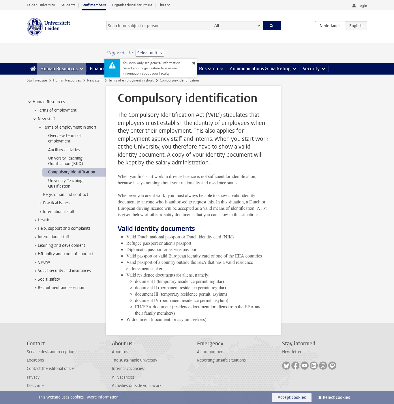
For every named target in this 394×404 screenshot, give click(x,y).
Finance (98, 69)
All (216, 25)
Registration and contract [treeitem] (65, 194)
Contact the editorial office (50, 368)
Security (311, 69)
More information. (103, 397)
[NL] (330, 25)
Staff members (94, 5)
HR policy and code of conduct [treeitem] (65, 254)
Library (164, 5)
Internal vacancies (128, 368)
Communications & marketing (260, 69)
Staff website (37, 80)
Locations (35, 360)
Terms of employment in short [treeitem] (69, 127)
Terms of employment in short (130, 80)
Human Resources (59, 69)
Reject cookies (336, 397)
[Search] (272, 25)
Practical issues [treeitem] (56, 203)
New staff (94, 80)
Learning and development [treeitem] (61, 245)
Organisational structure (132, 5)
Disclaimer (36, 385)
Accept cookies (292, 397)
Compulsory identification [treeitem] (71, 172)
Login (363, 5)
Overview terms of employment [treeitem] (64, 138)
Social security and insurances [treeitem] (64, 270)
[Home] (32, 69)
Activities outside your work (137, 385)
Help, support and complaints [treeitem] (64, 228)
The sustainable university (134, 360)
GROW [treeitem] (44, 262)
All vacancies (123, 377)
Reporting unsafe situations (221, 360)
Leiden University (41, 5)
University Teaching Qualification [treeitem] (65, 183)
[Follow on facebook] (295, 366)
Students (68, 5)
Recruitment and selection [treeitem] (61, 287)
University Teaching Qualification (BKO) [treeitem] (65, 160)
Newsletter (291, 352)
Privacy (33, 377)
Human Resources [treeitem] (49, 102)
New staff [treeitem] (46, 119)
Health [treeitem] (43, 220)
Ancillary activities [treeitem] (64, 150)
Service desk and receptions (51, 352)
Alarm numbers (210, 352)
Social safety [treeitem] (49, 279)
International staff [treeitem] (58, 211)
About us (120, 352)
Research (208, 69)
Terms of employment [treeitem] (57, 110)
